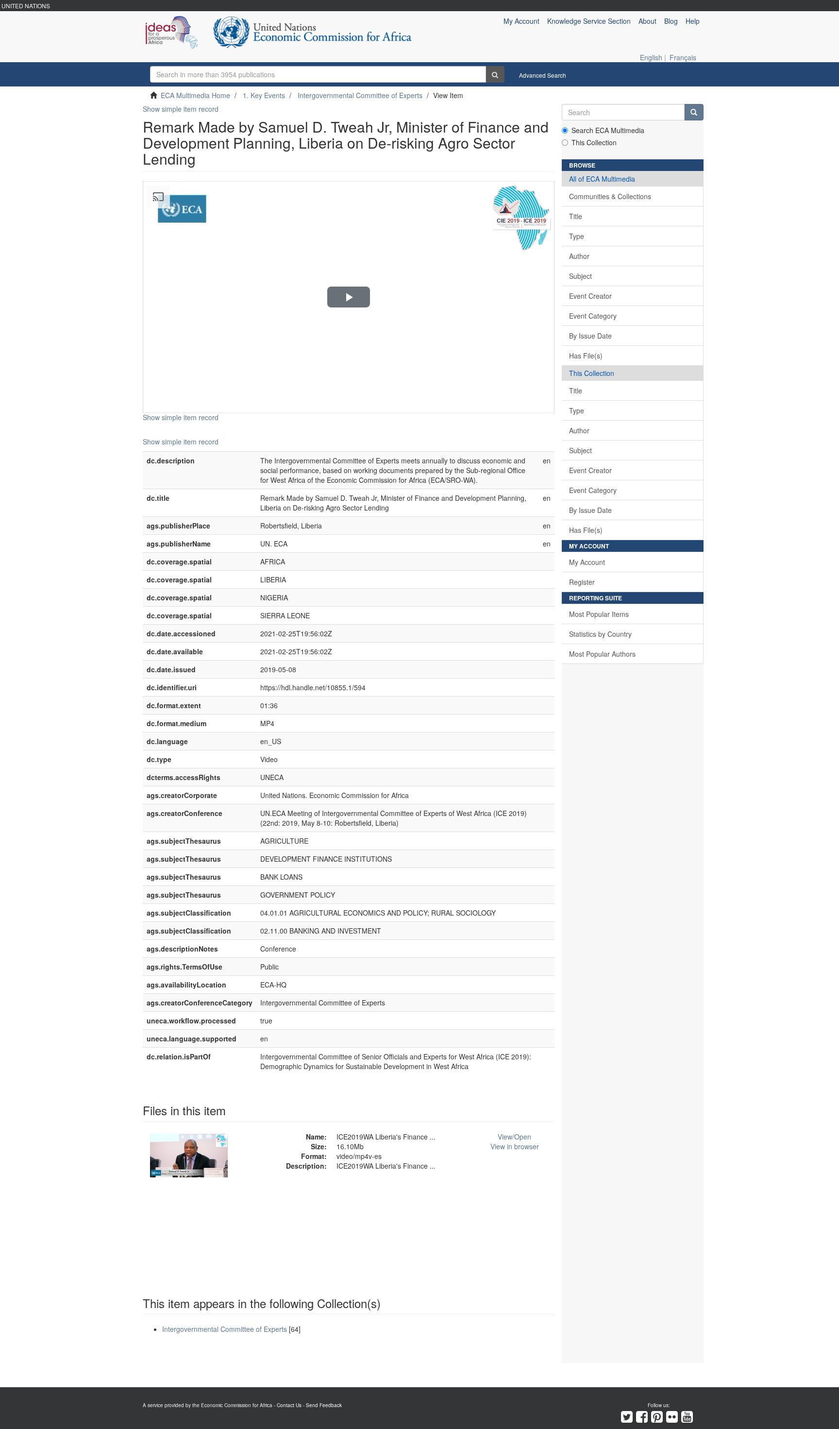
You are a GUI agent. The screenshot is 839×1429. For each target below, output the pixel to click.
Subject (580, 276)
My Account (587, 562)
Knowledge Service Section (589, 21)
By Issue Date (590, 335)
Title (575, 216)
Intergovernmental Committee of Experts (360, 95)
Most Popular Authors (602, 654)
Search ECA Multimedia (607, 130)
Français (683, 57)
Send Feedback (324, 1405)
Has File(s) (586, 355)
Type (576, 236)
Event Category (593, 316)
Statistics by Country (600, 634)
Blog (671, 21)
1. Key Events (264, 95)
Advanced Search (542, 75)
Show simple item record (180, 109)
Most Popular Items (599, 614)
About (647, 21)
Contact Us (289, 1405)
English (651, 57)
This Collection (594, 142)
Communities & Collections (610, 196)
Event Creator (590, 296)
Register (582, 582)
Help (693, 21)
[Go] (495, 74)
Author (579, 256)
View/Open (514, 1136)
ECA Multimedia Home (195, 95)
